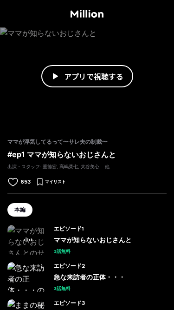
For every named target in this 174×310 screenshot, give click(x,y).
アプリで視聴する (93, 76)
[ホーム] (87, 14)
